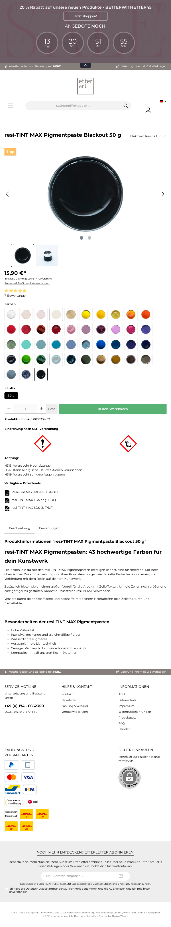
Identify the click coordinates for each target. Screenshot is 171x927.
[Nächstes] (163, 194)
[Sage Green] (41, 359)
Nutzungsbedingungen (137, 883)
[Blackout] (41, 374)
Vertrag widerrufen (74, 711)
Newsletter (69, 700)
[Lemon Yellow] (86, 314)
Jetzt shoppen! (85, 16)
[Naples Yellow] (101, 314)
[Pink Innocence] (71, 329)
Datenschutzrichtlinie (104, 883)
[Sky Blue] (101, 344)
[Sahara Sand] (101, 359)
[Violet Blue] (131, 344)
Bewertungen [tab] (49, 528)
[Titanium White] (11, 314)
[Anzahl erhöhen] (41, 409)
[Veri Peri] (146, 329)
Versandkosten (76, 912)
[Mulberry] (11, 359)
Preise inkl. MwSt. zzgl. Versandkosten (26, 283)
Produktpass (127, 717)
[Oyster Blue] (41, 344)
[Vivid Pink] (131, 329)
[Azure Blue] (115, 344)
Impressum (126, 706)
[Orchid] (26, 329)
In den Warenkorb (113, 409)
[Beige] (56, 314)
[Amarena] (56, 329)
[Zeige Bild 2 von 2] (89, 238)
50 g (11, 395)
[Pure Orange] (146, 314)
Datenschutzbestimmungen (45, 888)
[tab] (19, 528)
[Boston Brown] (131, 359)
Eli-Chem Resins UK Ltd (148, 136)
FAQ (121, 723)
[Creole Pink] (41, 314)
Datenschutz (127, 700)
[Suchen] (126, 105)
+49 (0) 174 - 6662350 (24, 706)
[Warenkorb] (158, 108)
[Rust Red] (41, 329)
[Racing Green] (71, 359)
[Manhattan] (146, 359)
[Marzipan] (26, 314)
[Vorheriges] (7, 194)
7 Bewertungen (16, 295)
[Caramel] (115, 359)
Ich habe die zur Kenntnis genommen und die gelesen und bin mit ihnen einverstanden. (79, 890)
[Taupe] (71, 314)
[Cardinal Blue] (71, 344)
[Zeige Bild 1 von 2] (81, 238)
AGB (121, 694)
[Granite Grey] (11, 374)
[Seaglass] (26, 344)
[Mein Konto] (148, 110)
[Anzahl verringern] (9, 409)
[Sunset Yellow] (131, 314)
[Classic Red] (11, 329)
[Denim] (86, 344)
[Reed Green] (86, 359)
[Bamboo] (11, 344)
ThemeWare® (120, 916)
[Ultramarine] (146, 344)
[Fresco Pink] (115, 329)
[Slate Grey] (26, 374)
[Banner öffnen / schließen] (85, 62)
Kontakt (67, 694)
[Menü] (10, 105)
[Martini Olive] (115, 314)
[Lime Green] (26, 359)
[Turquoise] (56, 344)
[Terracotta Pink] (86, 329)
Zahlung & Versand (74, 706)
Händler (124, 729)
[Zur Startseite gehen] (85, 86)
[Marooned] (101, 329)
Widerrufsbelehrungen (134, 711)
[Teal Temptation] (56, 359)
